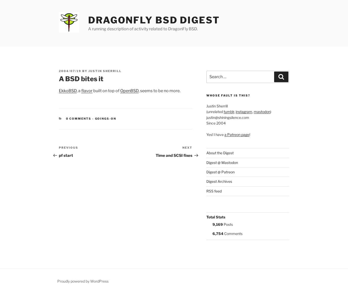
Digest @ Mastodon (222, 162)
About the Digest (220, 153)
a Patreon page (236, 134)
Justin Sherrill (105, 71)
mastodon (262, 111)
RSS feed (214, 191)
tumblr (229, 111)
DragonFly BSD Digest (154, 20)
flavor (86, 90)
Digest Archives (219, 181)
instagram (244, 111)
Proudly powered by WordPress (83, 281)
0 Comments (78, 118)
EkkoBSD (68, 90)
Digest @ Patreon (220, 172)
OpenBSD (129, 90)
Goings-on (105, 118)
